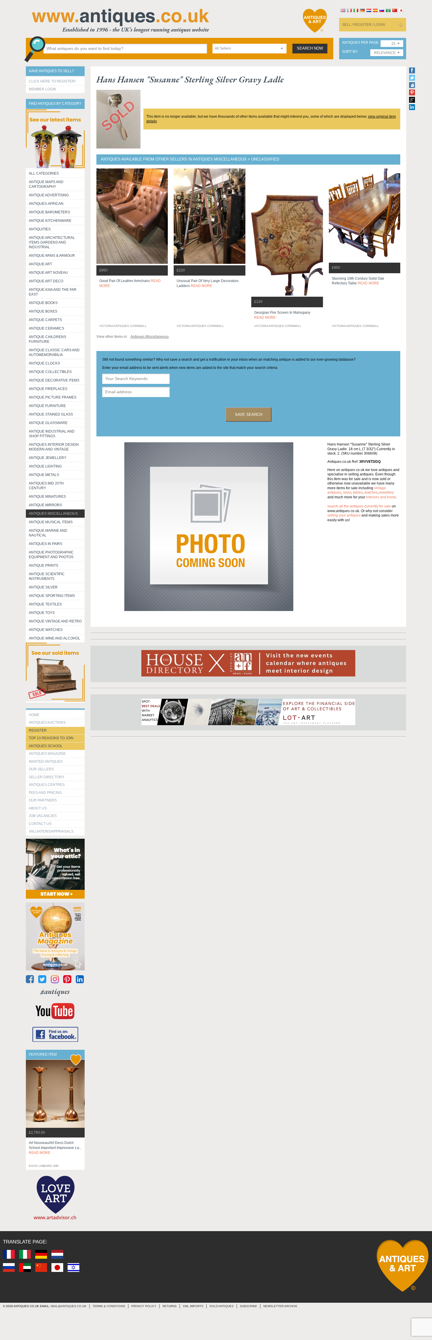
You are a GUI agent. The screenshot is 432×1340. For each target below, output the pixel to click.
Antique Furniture (47, 406)
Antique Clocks (44, 363)
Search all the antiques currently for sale (359, 506)
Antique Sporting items (52, 596)
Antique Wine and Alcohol (54, 638)
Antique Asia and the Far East (52, 292)
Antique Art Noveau (48, 273)
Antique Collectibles (50, 372)
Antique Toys (42, 613)
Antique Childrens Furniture (47, 339)
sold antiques (222, 1306)
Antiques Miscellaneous (53, 514)
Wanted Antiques (46, 762)
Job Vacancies (43, 816)
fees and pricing (45, 793)
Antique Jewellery (47, 458)
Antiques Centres (47, 785)
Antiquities (40, 229)
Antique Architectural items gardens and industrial (52, 242)
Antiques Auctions (47, 722)
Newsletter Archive (280, 1306)
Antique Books (43, 303)
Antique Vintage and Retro (55, 621)
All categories (44, 173)
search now (310, 48)
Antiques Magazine (47, 754)
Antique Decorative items (54, 380)
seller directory (46, 777)
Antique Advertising (49, 195)
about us (38, 808)
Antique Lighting (45, 466)
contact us (40, 824)
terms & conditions (109, 1306)
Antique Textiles (45, 604)
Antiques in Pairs (45, 544)
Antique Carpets (45, 320)
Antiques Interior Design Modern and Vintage (54, 447)
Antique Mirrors (45, 505)
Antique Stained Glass (51, 414)
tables (358, 492)
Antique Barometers (49, 212)
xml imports (193, 1306)
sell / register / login (363, 25)
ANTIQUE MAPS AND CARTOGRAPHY (46, 184)
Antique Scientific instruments (47, 576)
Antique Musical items (51, 522)
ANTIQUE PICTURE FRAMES (52, 397)
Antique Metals (44, 475)
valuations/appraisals (51, 831)
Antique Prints (43, 565)
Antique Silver (43, 587)
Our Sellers (41, 769)
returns (170, 1306)
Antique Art (40, 264)
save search (248, 414)
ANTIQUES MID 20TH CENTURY (46, 485)
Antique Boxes (43, 311)
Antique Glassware (48, 423)
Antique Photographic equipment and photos (51, 554)
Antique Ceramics (46, 328)
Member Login (42, 89)
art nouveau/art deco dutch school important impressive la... (55, 1148)
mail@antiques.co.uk (68, 1306)
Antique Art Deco (46, 281)
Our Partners (43, 800)
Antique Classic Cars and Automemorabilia (54, 352)
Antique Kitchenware (50, 221)
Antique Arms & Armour (52, 256)
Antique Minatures (47, 497)
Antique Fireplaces (48, 389)
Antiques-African (46, 204)
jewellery (386, 492)
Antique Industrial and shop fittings (52, 433)
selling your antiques (344, 515)
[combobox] (249, 48)
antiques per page (360, 43)
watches (371, 492)
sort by (349, 52)
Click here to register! (52, 81)
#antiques (55, 991)
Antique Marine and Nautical (48, 533)
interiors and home (381, 497)
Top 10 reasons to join (51, 738)
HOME (34, 715)
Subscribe (248, 1306)
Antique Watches (46, 630)
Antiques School (46, 746)
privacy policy (143, 1306)
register (38, 730)
